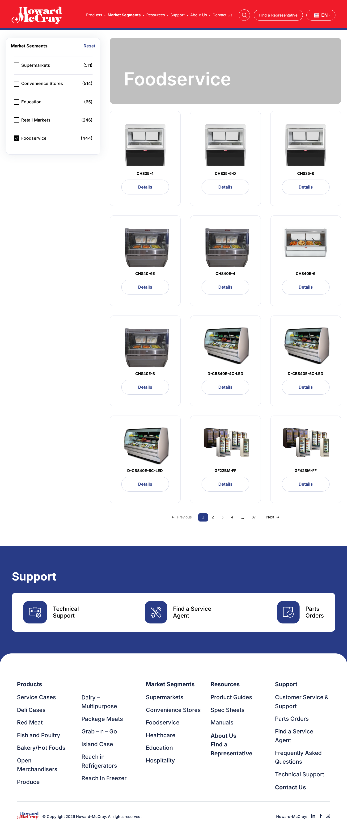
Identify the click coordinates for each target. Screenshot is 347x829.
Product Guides (231, 697)
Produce (28, 782)
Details (145, 187)
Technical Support (299, 774)
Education (159, 747)
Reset (89, 45)
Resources (155, 15)
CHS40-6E (145, 273)
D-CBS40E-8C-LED (145, 470)
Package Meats (102, 718)
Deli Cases (31, 710)
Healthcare (160, 735)
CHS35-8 (305, 173)
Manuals (222, 722)
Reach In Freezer (104, 778)
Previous (184, 517)
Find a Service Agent (294, 736)
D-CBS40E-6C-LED (305, 373)
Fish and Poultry (38, 735)
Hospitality (160, 760)
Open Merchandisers (37, 765)
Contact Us (222, 15)
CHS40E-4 (225, 273)
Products (94, 15)
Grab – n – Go (99, 731)
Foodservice (162, 722)
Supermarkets (164, 697)
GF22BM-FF (225, 470)
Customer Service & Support (302, 702)
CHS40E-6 (305, 273)
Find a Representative (278, 15)
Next (270, 517)
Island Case (97, 744)
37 (254, 517)
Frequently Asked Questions (298, 757)
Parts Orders (292, 718)
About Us (198, 15)
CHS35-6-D (225, 173)
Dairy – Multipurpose (99, 702)
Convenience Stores (173, 710)
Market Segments (124, 15)
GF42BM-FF (306, 470)
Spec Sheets (228, 710)
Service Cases (36, 697)
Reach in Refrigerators (99, 761)
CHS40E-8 (145, 373)
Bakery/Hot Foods (41, 747)
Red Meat (30, 722)
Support (177, 15)
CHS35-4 (145, 173)
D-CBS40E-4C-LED (225, 373)
